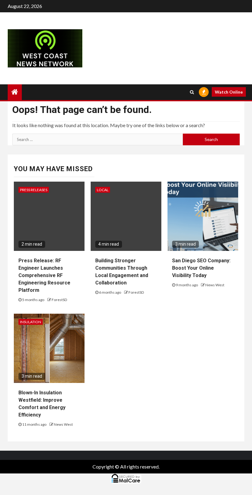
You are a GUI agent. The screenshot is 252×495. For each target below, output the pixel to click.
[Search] (192, 92)
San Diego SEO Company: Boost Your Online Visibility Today (201, 268)
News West (214, 285)
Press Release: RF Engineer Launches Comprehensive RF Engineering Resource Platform (44, 275)
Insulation (30, 322)
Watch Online (229, 92)
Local (102, 189)
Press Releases (33, 189)
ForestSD (59, 299)
